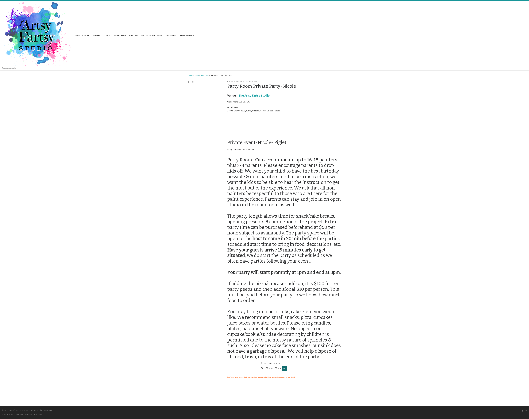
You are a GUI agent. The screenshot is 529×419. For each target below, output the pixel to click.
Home (190, 75)
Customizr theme (35, 414)
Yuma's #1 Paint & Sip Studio (22, 410)
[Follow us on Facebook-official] (188, 82)
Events (196, 75)
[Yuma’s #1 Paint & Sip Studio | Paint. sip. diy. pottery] (36, 33)
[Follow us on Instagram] (193, 82)
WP (12, 414)
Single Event (204, 75)
